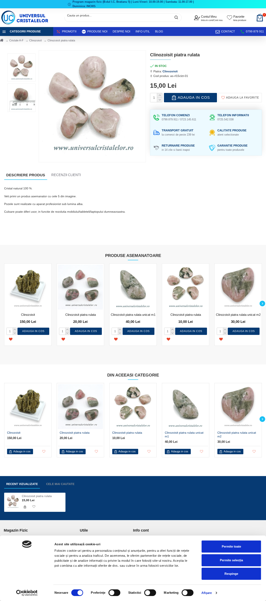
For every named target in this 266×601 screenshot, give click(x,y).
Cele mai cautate (60, 484)
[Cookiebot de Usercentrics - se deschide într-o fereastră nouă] (27, 593)
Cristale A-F (16, 40)
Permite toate (231, 546)
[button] (3, 303)
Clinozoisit (35, 40)
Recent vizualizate (22, 484)
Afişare (206, 593)
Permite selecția (231, 560)
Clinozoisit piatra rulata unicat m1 (133, 314)
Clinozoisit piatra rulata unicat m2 (238, 314)
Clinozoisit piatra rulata (80, 314)
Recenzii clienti (66, 175)
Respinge (231, 573)
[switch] (114, 592)
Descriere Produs (25, 175)
